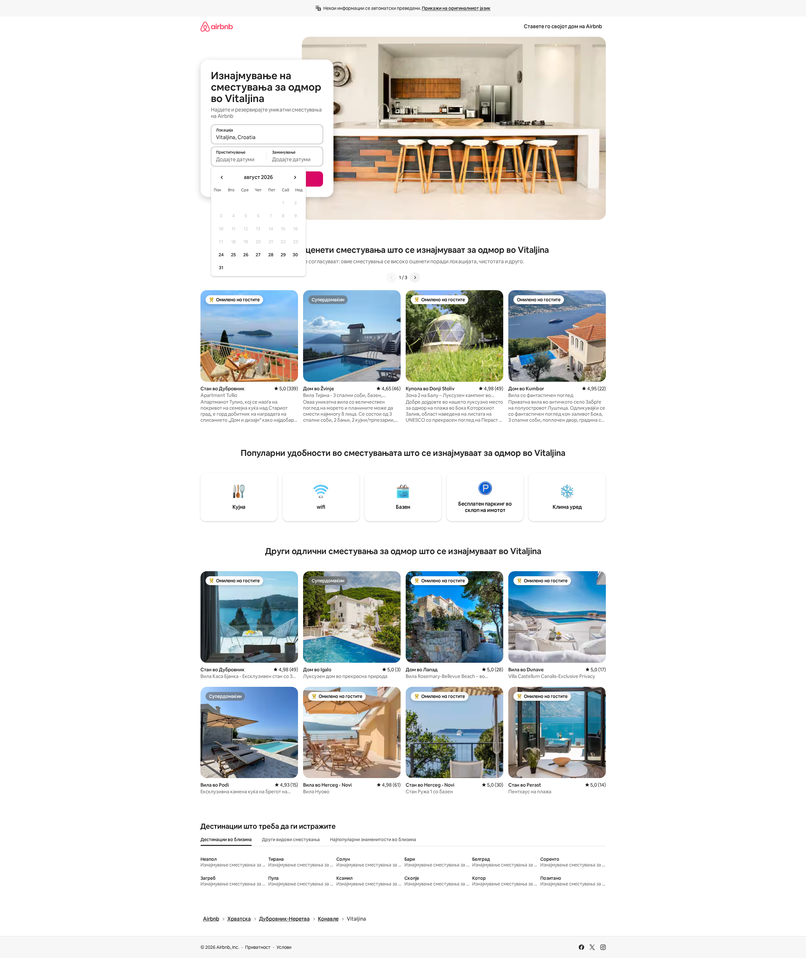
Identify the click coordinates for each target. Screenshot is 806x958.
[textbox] (239, 159)
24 (221, 255)
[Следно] (415, 277)
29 (283, 255)
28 (270, 255)
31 (221, 268)
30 (295, 255)
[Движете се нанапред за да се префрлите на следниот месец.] (295, 177)
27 (258, 255)
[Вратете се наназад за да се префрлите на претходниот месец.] (222, 177)
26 (245, 255)
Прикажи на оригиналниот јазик (456, 8)
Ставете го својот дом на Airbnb (563, 26)
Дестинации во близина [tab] (226, 839)
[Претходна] (391, 277)
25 (233, 255)
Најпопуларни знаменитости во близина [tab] (373, 839)
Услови (283, 947)
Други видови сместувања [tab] (291, 839)
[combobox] (267, 137)
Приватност (257, 947)
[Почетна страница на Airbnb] (216, 26)
